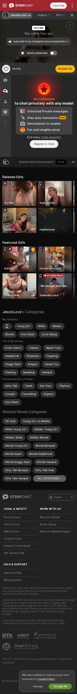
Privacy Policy (12, 517)
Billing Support (12, 580)
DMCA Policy (11, 531)
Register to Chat (44, 143)
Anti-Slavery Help (14, 553)
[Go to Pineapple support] (6, 646)
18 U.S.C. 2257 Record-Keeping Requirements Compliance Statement (37, 661)
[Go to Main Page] (24, 5)
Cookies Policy (13, 538)
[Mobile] (7, 326)
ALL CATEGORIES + (49, 478)
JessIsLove (12, 312)
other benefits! (51, 137)
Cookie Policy (46, 679)
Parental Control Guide (17, 545)
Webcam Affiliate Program (55, 531)
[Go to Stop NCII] (26, 646)
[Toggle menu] (4, 5)
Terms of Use (12, 524)
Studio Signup (48, 524)
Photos (63, 15)
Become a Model (50, 517)
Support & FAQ (12, 572)
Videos (44, 15)
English (58, 497)
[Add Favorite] (6, 69)
